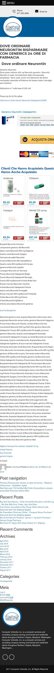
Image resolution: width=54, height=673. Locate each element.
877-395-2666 (23, 13)
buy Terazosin (6, 453)
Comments (6, 597)
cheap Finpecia (6, 450)
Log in (2, 592)
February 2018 (6, 556)
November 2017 (6, 564)
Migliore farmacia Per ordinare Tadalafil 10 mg (19, 446)
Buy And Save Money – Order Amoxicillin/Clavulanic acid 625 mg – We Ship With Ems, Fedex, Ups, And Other (27, 503)
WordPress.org (6, 600)
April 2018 (4, 551)
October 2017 (5, 567)
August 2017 (5, 570)
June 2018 (4, 546)
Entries (5, 594)
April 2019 (4, 541)
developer (16, 466)
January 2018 (5, 559)
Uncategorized (6, 581)
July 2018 (4, 543)
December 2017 (6, 562)
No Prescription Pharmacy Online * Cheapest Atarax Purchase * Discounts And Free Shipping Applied (26, 513)
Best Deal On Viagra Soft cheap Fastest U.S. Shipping (22, 523)
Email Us (43, 11)
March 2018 (5, 554)
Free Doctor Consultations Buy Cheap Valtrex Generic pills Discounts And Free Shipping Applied (24, 508)
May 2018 (4, 549)
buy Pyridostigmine (8, 310)
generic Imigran (6, 456)
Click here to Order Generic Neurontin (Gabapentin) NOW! (23, 100)
